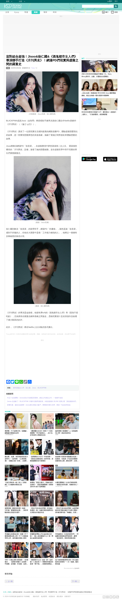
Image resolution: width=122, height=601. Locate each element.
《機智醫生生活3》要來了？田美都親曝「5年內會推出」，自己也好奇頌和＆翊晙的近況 (41, 433)
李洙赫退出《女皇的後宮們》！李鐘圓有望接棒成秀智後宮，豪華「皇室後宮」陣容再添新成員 (67, 536)
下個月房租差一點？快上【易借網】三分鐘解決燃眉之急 (15, 483)
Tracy (33, 68)
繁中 (110, 1)
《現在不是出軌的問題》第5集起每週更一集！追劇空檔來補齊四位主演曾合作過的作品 (41, 510)
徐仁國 (28, 388)
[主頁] (8, 12)
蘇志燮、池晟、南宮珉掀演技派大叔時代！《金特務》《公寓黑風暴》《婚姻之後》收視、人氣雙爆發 (16, 459)
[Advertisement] (42, 358)
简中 (116, 1)
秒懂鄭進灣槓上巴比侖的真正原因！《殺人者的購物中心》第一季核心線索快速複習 (41, 536)
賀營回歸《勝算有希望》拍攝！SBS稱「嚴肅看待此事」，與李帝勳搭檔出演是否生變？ (16, 510)
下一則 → (75, 581)
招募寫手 (67, 596)
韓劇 (8, 68)
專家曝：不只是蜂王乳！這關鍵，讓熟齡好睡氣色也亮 (16, 432)
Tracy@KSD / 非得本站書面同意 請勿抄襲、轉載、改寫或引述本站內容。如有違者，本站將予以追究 (41, 334)
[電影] (46, 12)
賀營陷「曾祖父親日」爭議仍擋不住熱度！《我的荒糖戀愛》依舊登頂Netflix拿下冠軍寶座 (41, 484)
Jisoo (34, 388)
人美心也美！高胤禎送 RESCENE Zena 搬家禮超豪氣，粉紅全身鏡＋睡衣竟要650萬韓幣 (99, 94)
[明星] (27, 12)
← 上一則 (9, 581)
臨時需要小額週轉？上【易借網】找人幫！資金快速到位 (67, 432)
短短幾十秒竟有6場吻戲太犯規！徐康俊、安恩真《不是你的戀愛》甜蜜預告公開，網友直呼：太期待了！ (67, 459)
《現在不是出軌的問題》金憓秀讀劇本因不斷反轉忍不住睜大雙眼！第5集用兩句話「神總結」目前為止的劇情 (67, 510)
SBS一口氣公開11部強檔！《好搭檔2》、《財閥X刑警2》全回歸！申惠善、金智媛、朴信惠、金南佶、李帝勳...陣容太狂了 (16, 562)
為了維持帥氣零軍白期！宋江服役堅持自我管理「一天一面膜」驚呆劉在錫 (67, 562)
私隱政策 (52, 596)
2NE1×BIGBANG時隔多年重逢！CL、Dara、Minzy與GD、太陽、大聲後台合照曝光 (97, 75)
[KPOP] (17, 12)
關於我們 (36, 596)
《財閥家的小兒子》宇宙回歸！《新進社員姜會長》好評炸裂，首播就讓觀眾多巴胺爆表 (41, 459)
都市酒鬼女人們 (18, 388)
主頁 (4, 592)
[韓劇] (36, 12)
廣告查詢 (60, 596)
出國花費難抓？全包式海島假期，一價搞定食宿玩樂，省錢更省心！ (67, 483)
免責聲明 (44, 596)
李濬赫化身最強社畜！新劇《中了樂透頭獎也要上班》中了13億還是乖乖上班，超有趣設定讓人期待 (16, 536)
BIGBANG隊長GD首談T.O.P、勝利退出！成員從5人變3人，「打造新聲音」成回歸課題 (99, 113)
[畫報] (55, 12)
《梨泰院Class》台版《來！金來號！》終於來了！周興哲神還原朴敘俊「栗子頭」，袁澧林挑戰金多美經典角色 (41, 562)
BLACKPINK (42, 388)
